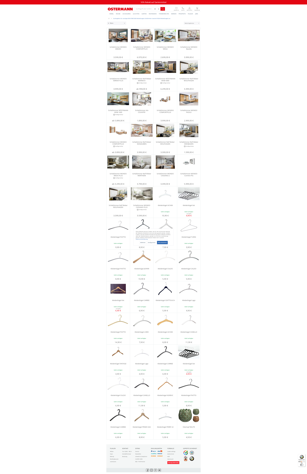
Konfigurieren (151, 242)
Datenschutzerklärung (142, 239)
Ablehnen (142, 242)
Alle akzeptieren (162, 242)
